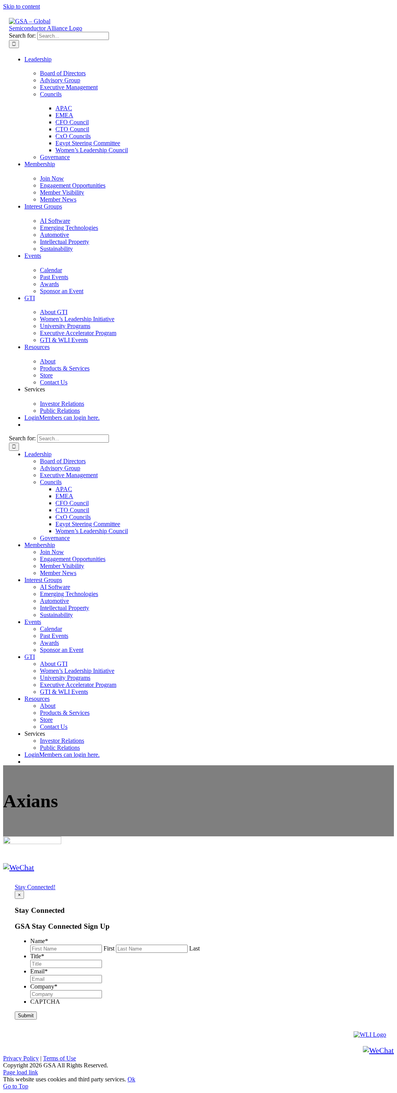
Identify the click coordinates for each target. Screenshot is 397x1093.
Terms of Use (59, 1058)
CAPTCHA (45, 1001)
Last (194, 948)
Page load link (20, 1072)
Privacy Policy (21, 1058)
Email (39, 971)
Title (37, 956)
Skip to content (21, 6)
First (109, 948)
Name (39, 941)
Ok (131, 1079)
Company (43, 986)
